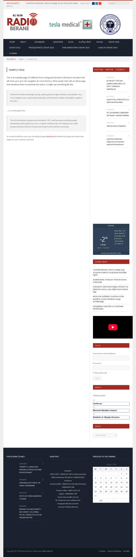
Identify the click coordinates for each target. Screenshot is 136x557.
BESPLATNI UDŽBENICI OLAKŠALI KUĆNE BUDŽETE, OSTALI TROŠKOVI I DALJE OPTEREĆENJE (108, 299)
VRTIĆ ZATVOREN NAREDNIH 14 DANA (30, 497)
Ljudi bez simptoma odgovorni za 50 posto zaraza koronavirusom (115, 142)
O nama (13, 53)
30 (127, 491)
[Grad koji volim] (22, 20)
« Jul (100, 500)
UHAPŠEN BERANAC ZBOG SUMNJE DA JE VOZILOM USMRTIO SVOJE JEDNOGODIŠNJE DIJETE (53, 3)
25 (101, 491)
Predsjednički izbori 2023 (41, 47)
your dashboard (48, 136)
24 (95, 491)
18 (101, 487)
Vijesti (23, 42)
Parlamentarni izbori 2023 (76, 47)
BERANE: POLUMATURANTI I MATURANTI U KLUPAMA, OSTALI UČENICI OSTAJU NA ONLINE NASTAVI (30, 513)
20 (111, 487)
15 (121, 482)
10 (95, 482)
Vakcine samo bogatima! (116, 126)
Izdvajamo (39, 42)
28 (116, 491)
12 (106, 482)
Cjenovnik (58, 42)
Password (97, 363)
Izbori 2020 (113, 42)
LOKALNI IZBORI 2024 (107, 47)
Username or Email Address (104, 353)
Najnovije (109, 69)
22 (121, 487)
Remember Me (101, 373)
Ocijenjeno (120, 69)
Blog (70, 42)
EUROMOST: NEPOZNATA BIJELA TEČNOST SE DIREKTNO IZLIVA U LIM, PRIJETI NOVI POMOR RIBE (110, 289)
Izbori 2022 (14, 47)
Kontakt (126, 551)
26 (106, 491)
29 (121, 491)
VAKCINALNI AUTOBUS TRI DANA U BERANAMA (29, 484)
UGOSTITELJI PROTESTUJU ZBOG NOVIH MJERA (118, 101)
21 (116, 487)
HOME (12, 42)
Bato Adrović (47, 551)
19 (106, 487)
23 (127, 487)
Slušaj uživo (85, 42)
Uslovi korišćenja (114, 551)
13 (111, 482)
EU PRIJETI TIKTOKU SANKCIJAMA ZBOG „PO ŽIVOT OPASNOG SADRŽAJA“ (116, 85)
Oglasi (99, 42)
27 (111, 491)
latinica (10, 6)
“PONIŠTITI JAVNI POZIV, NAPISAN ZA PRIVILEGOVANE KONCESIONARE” (30, 469)
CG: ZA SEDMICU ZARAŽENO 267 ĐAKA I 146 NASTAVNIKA (118, 114)
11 (101, 482)
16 (127, 482)
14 (116, 482)
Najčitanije (98, 69)
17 (95, 487)
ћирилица (84, 3)
